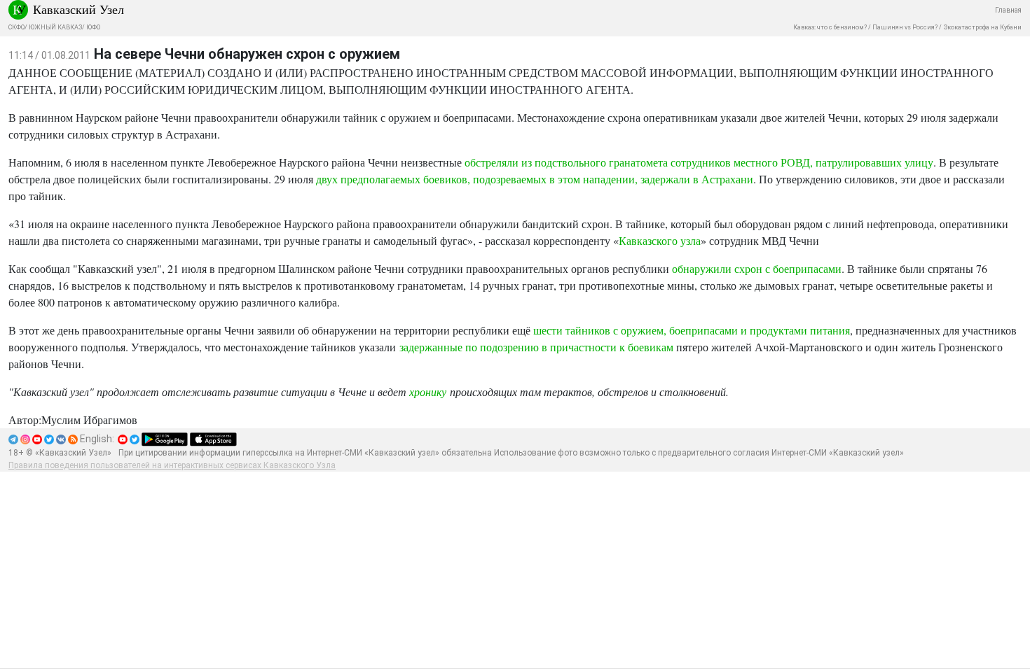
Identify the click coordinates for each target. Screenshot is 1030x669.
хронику (427, 391)
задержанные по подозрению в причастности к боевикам (536, 346)
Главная (1008, 10)
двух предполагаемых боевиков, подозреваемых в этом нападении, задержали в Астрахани (534, 178)
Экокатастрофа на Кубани (982, 27)
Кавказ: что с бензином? (830, 27)
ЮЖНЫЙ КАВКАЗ (55, 27)
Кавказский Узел (78, 9)
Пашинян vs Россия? (905, 27)
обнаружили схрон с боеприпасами (757, 268)
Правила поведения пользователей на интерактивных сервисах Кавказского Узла (172, 465)
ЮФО (93, 27)
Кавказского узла (660, 240)
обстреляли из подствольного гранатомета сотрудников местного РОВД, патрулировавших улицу (699, 162)
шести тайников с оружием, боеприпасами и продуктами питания (691, 330)
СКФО (16, 27)
